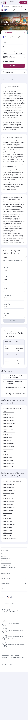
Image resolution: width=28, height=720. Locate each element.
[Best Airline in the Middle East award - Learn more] (4, 644)
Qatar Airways (4, 550)
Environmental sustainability (8, 567)
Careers (3, 556)
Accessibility (5, 657)
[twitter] (7, 611)
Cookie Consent (12, 659)
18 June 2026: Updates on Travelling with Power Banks (14, 7)
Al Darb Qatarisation (6, 563)
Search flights (14, 320)
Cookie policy (5, 655)
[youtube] (13, 611)
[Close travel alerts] (25, 6)
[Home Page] (2, 79)
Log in (17, 9)
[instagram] (17, 611)
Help (2, 588)
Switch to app (23, 2)
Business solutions (5, 578)
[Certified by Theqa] (7, 598)
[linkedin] (10, 611)
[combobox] (14, 256)
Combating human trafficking (17, 657)
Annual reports (4, 565)
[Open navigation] (26, 10)
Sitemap (4, 659)
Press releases (4, 558)
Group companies (5, 573)
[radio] (14, 268)
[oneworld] (5, 10)
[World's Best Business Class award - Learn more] (4, 630)
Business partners (5, 583)
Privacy (17, 655)
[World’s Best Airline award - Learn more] (4, 623)
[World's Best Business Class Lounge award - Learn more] (4, 637)
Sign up (22, 9)
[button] (15, 377)
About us (3, 553)
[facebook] (3, 611)
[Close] (1, 2)
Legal (12, 655)
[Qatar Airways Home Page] (2, 10)
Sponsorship (4, 560)
